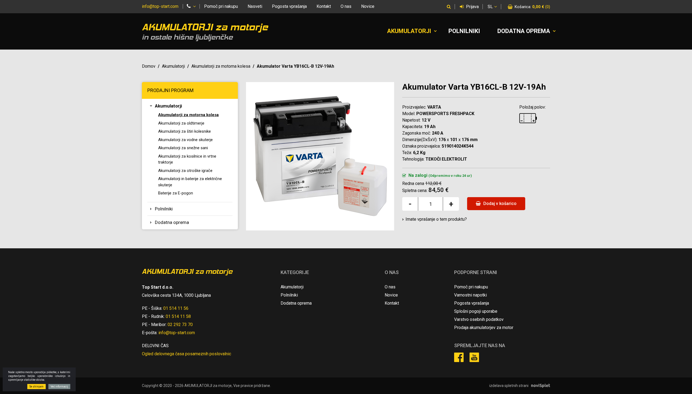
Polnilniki (464, 31)
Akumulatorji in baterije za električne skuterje (190, 181)
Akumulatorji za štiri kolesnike (184, 131)
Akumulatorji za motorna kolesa (220, 66)
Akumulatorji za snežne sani (183, 147)
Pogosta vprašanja (289, 6)
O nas (346, 6)
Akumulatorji (409, 31)
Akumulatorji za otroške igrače (185, 170)
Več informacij (59, 386)
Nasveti (255, 6)
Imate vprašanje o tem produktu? (436, 219)
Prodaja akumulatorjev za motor (483, 327)
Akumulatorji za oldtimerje (181, 123)
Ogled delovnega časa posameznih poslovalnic (186, 353)
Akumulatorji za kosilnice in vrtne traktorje (187, 159)
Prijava (472, 6)
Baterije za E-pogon (175, 193)
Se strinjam (36, 386)
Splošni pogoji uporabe (475, 311)
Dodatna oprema (523, 31)
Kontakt (324, 6)
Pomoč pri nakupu (221, 6)
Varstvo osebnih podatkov (479, 319)
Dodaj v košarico (499, 203)
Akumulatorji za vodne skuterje (185, 139)
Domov (148, 66)
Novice (367, 6)
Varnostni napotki (470, 295)
